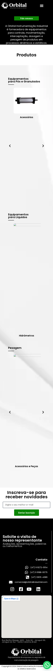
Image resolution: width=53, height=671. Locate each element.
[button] (41, 5)
